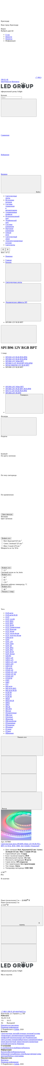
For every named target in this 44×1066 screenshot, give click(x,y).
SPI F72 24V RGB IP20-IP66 (16, 391)
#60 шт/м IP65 (10, 688)
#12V (7, 617)
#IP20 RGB (9, 701)
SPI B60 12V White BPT (14, 361)
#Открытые (9, 725)
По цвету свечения (8, 456)
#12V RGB (9, 625)
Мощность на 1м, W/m (9, 548)
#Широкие (9, 733)
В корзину (29, 924)
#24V (7, 639)
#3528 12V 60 (10, 674)
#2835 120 (9, 658)
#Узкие (8, 731)
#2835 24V (9, 664)
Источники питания (9, 201)
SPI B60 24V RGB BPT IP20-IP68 (18, 389)
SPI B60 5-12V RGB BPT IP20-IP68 (18, 363)
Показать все (22, 737)
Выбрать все (6, 538)
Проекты (8, 39)
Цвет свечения (6, 519)
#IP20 (7, 699)
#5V (7, 684)
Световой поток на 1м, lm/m (12, 572)
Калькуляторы (30, 1054)
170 (6, 582)
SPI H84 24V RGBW (13, 393)
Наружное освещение (9, 230)
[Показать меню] (23, 272)
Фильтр (4, 808)
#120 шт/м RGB (11, 615)
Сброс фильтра (7, 514)
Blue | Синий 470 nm (12, 546)
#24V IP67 (9, 650)
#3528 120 (9, 670)
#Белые (8, 711)
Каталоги (4, 1052)
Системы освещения (9, 225)
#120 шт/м (9, 613)
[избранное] (19, 953)
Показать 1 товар (8, 591)
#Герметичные (11, 713)
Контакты (15, 82)
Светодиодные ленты (9, 1033)
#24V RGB (9, 652)
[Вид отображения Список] (19, 783)
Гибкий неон (8, 234)
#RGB (7, 707)
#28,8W (8, 656)
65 (5, 580)
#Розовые (9, 727)
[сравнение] (19, 935)
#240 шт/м (9, 637)
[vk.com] (18, 992)
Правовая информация (9, 1027)
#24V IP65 (9, 648)
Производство (10, 1048)
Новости (8, 37)
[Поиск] (19, 108)
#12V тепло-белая (12, 633)
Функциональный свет (16, 1037)
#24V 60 (8, 646)
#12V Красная (10, 629)
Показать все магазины (10, 1025)
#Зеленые (9, 717)
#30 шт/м (8, 668)
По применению (7, 495)
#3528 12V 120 (11, 672)
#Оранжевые (10, 723)
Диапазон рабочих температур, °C (14, 584)
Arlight (16, 1029)
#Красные (9, 719)
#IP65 (7, 703)
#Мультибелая (10, 721)
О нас (7, 35)
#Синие (8, 729)
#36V (7, 680)
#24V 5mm (9, 644)
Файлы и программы (16, 1056)
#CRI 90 (8, 692)
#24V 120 (9, 641)
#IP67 (7, 705)
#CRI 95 (8, 694)
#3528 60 (8, 678)
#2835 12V (9, 660)
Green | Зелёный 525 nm (13, 543)
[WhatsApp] (18, 77)
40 (5, 589)
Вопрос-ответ (19, 1054)
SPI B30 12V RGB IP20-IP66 (16, 357)
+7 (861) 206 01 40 (8, 1011)
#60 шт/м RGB (11, 690)
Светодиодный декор (13, 1042)
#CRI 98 (8, 697)
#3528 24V (9, 676)
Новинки (9, 256)
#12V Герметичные (12, 627)
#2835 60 (8, 666)
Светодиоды (10, 245)
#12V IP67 (9, 623)
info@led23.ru (20, 1011)
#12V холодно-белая (13, 635)
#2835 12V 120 (11, 662)
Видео (10, 1052)
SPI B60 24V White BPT (14, 387)
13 (5, 570)
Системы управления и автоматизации (20, 1034)
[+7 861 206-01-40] (18, 1009)
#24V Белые (10, 654)
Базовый (4, 454)
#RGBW (8, 709)
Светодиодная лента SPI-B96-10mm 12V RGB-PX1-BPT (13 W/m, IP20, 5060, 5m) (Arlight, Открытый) (21, 845)
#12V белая (9, 631)
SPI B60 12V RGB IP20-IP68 (16, 359)
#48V (7, 682)
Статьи (11, 1054)
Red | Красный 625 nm (13, 541)
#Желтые (8, 715)
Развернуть (24, 395)
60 (5, 577)
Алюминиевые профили (11, 213)
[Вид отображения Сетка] (19, 765)
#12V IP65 (9, 621)
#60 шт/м (8, 686)
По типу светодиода (8, 475)
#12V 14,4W (10, 619)
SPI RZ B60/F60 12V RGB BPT (17, 365)
